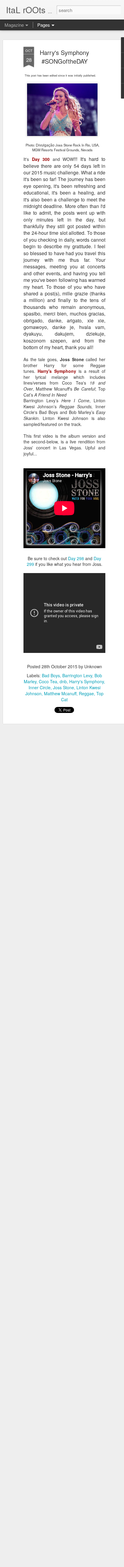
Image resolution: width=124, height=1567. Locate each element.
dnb (63, 681)
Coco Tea (48, 681)
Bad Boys (51, 675)
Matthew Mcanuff (60, 693)
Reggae (86, 693)
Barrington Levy (77, 675)
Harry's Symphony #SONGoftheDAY (64, 56)
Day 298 (76, 558)
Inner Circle (40, 687)
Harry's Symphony (86, 681)
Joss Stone (63, 687)
